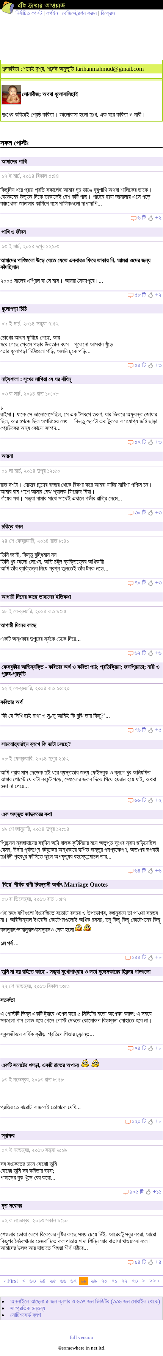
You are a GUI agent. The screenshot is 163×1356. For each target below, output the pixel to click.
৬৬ (63, 1281)
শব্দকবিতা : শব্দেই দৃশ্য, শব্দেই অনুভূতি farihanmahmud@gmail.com (73, 68)
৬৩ (33, 1281)
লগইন (52, 13)
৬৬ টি (140, 800)
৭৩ (135, 1281)
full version (81, 1337)
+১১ (157, 1191)
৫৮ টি (140, 294)
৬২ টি (140, 653)
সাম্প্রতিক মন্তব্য (27, 1308)
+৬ (158, 653)
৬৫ (53, 1281)
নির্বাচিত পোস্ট (29, 13)
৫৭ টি (140, 442)
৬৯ (94, 1281)
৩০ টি (140, 512)
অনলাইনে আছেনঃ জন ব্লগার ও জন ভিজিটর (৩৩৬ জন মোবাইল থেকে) (85, 1301)
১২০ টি (139, 1121)
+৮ (158, 957)
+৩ (158, 365)
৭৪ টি (140, 1048)
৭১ (114, 1281)
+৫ (158, 729)
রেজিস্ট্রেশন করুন (79, 13)
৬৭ (74, 1281)
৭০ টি (140, 582)
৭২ (124, 1281)
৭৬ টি (140, 729)
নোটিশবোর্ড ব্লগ (25, 1315)
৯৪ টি (140, 1262)
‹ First (11, 1281)
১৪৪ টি (139, 957)
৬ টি (142, 217)
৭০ (104, 1281)
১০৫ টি (136, 1191)
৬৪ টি (140, 870)
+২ (158, 217)
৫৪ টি (140, 365)
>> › (154, 1281)
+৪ (158, 1262)
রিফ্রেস (108, 13)
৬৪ (43, 1281)
